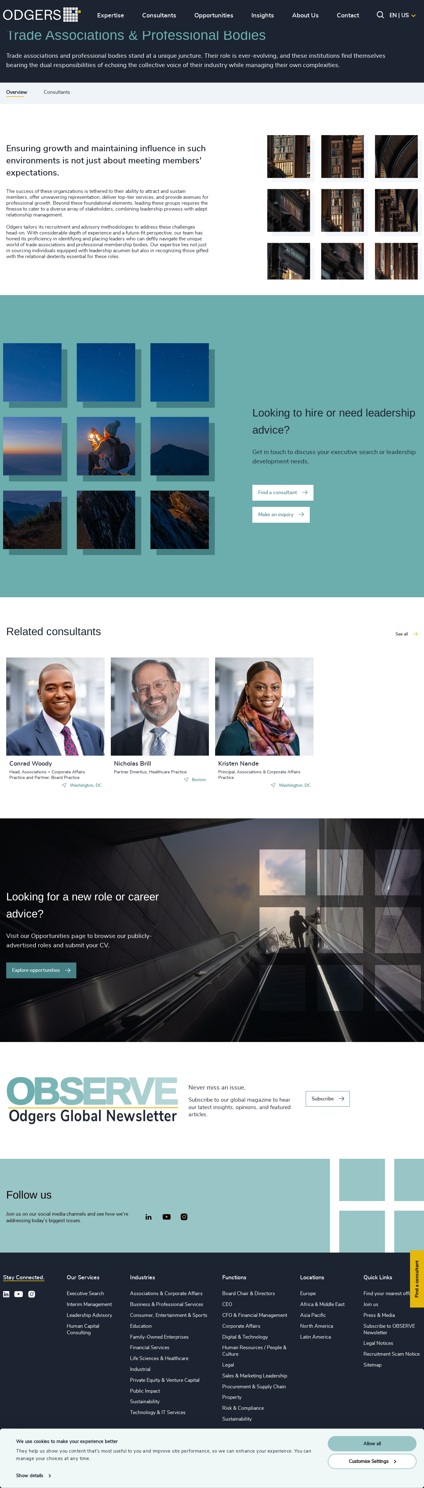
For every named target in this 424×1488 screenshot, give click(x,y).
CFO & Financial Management (254, 1315)
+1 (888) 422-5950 (41, 709)
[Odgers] (42, 15)
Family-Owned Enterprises (159, 1337)
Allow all (372, 1443)
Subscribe (323, 1098)
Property (231, 1397)
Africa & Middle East (322, 1304)
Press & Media (379, 1315)
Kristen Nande (238, 764)
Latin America (315, 1337)
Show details (29, 1475)
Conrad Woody (30, 764)
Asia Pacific (313, 1315)
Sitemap (372, 1365)
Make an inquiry (275, 514)
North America (316, 1326)
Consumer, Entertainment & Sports (168, 1315)
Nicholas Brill (132, 764)
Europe (308, 1293)
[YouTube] (166, 1217)
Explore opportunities (36, 970)
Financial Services (149, 1347)
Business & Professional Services (166, 1304)
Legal (228, 1365)
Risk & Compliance (243, 1408)
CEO (227, 1304)
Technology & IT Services (158, 1412)
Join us (370, 1304)
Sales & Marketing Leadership (254, 1375)
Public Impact (145, 1391)
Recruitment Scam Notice (391, 1354)
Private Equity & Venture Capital (165, 1380)
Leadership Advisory (89, 1315)
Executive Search (85, 1293)
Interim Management (89, 1304)
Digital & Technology (245, 1337)
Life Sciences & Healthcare (159, 1358)
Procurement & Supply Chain (254, 1386)
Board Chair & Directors (248, 1293)
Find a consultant (277, 492)
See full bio (76, 740)
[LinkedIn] (148, 1218)
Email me (29, 719)
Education (141, 1326)
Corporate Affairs (241, 1326)
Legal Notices (378, 1343)
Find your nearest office (389, 1293)
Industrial (140, 1369)
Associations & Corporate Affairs (166, 1293)
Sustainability (145, 1401)
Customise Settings (369, 1461)
